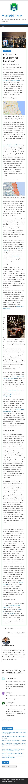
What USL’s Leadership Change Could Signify (13, 753)
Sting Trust (11, 394)
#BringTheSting (7, 396)
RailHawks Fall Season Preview (13, 629)
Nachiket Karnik (15, 64)
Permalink (22, 681)
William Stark (11, 678)
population (6, 80)
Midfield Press (12, 16)
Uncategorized (7, 50)
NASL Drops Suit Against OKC (15, 633)
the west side (15, 256)
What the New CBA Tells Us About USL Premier (14, 740)
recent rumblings (10, 613)
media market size (15, 80)
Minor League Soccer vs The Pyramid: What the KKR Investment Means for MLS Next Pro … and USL (14, 744)
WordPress (12, 781)
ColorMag (4, 781)
